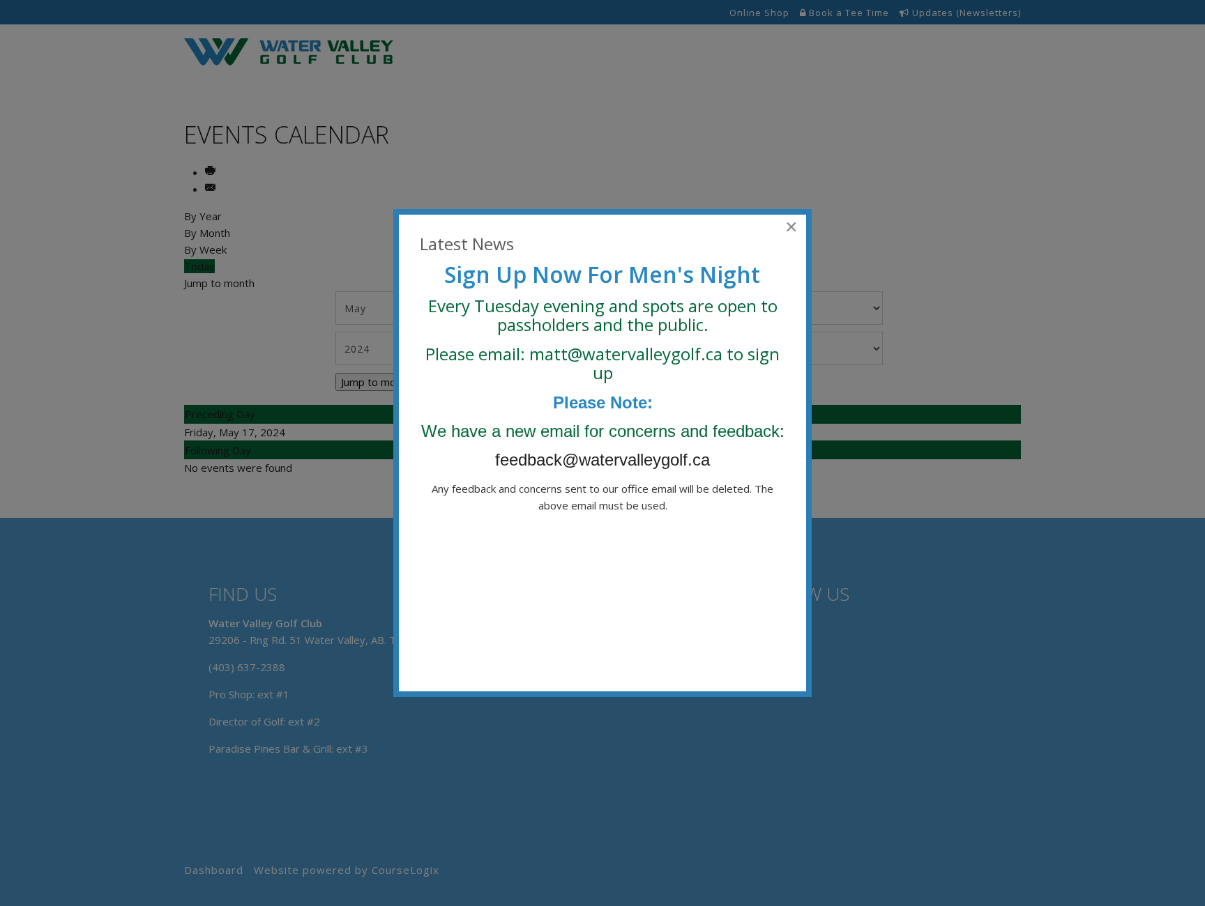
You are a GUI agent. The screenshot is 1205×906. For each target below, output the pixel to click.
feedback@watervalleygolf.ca (605, 459)
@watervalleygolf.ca (645, 353)
